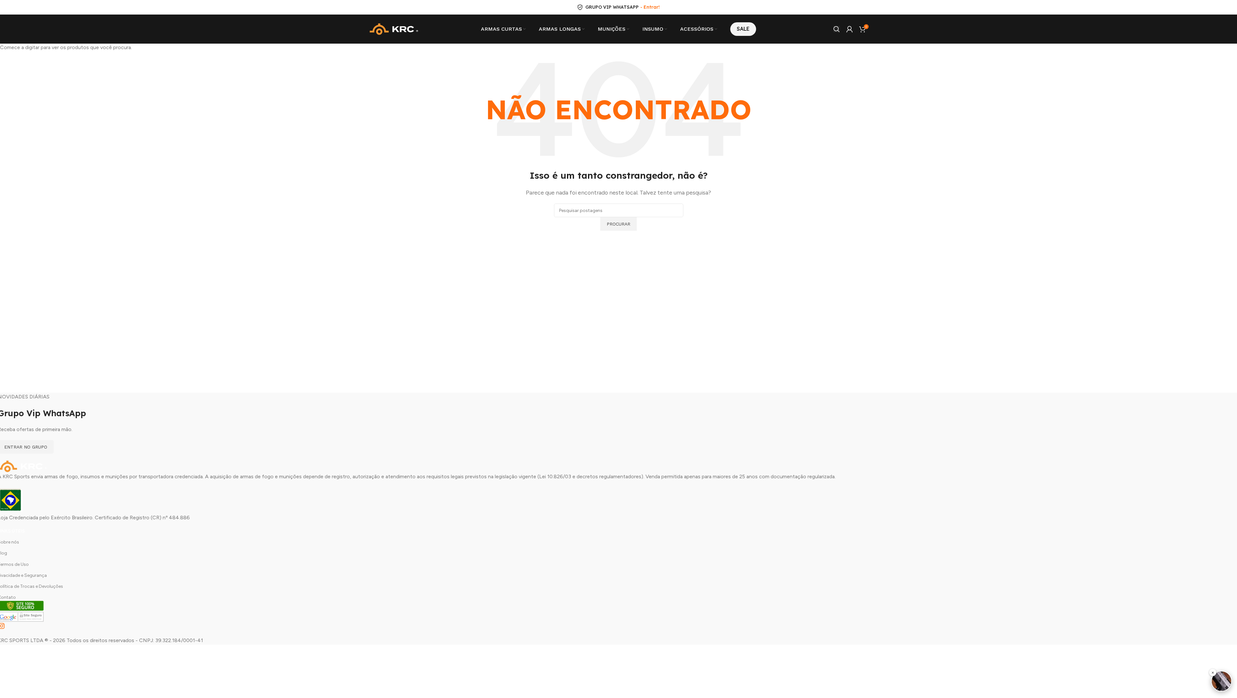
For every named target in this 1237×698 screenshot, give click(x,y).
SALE (743, 29)
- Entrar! (650, 7)
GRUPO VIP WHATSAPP (612, 7)
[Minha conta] (849, 29)
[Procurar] (836, 29)
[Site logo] (394, 29)
